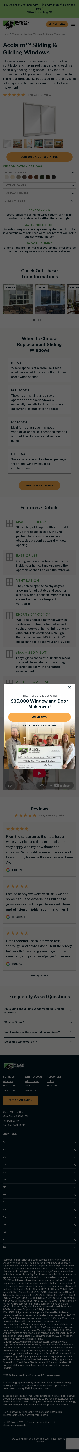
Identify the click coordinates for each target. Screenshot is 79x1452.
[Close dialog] (69, 687)
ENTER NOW (39, 717)
